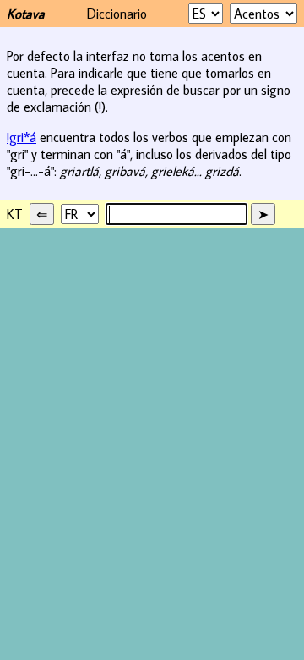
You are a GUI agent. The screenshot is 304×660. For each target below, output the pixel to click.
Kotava (26, 13)
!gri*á (21, 137)
